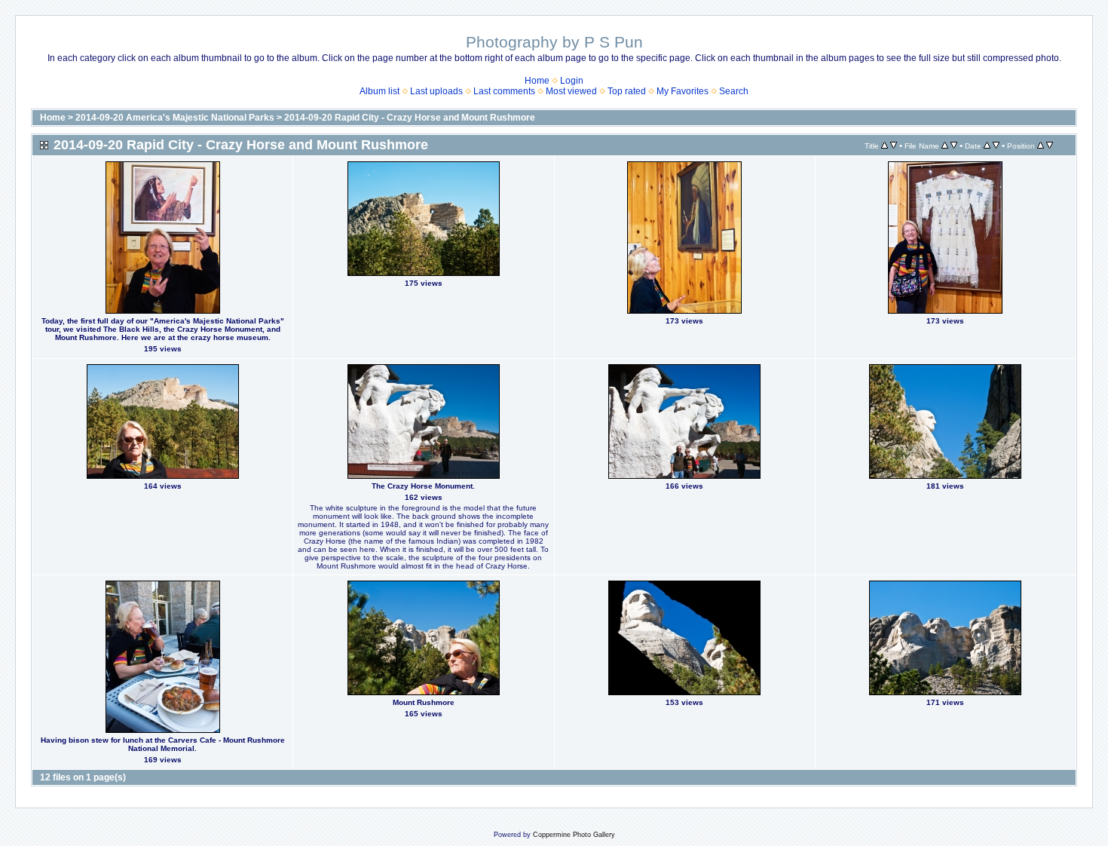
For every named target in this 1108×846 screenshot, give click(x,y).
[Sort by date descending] (996, 145)
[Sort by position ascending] (1040, 145)
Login (571, 80)
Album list (379, 91)
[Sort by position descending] (1049, 145)
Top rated (627, 91)
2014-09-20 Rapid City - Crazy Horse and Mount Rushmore (409, 117)
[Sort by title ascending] (884, 145)
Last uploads (436, 91)
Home (537, 80)
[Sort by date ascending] (987, 145)
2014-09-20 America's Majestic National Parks (174, 117)
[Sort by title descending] (893, 145)
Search (733, 91)
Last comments (504, 91)
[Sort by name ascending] (944, 145)
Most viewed (571, 91)
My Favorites (683, 91)
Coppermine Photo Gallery (574, 834)
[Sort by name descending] (953, 145)
